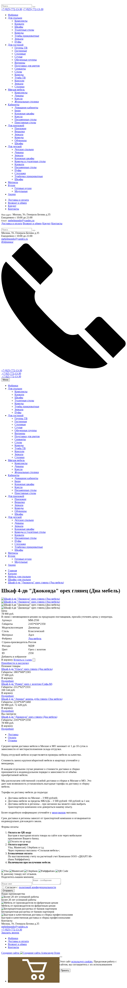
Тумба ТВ (20, 77)
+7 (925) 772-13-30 (11, 9)
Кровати (19, 23)
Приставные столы (25, 122)
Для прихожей (16, 125)
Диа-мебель (34, 638)
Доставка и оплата (18, 199)
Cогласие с (30, 887)
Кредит (12, 205)
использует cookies (81, 961)
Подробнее (7, 681)
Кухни (11, 185)
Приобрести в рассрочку (15, 663)
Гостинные (21, 50)
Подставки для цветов (27, 65)
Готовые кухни (23, 188)
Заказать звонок (10, 932)
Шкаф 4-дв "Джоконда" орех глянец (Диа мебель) (29, 716)
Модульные (21, 191)
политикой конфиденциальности (37, 887)
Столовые (20, 53)
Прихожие (20, 128)
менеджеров (59, 812)
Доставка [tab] (13, 734)
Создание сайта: (10, 952)
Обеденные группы (26, 59)
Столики (19, 86)
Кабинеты (13, 104)
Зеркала (19, 38)
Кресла (18, 98)
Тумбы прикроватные (27, 35)
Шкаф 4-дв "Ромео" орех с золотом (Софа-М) (26, 684)
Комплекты (21, 20)
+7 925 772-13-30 (11, 373)
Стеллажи (20, 173)
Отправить (8, 890)
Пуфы (18, 41)
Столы (18, 71)
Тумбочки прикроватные (29, 176)
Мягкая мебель (16, 89)
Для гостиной (15, 44)
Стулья (18, 56)
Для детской (15, 146)
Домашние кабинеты (26, 107)
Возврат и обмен (17, 202)
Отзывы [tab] (12, 740)
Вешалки (20, 131)
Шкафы (19, 26)
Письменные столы (26, 119)
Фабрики (13, 14)
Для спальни (15, 17)
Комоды (19, 32)
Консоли (19, 80)
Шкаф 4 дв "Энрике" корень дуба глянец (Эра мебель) (31, 699)
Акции (12, 194)
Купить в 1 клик (23, 659)
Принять (65, 970)
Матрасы (13, 182)
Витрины (20, 62)
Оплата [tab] (12, 737)
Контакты (13, 208)
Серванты (20, 68)
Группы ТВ (21, 47)
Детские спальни (24, 149)
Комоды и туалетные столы (30, 161)
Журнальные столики (27, 101)
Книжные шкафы (24, 113)
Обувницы (21, 140)
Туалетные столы (24, 29)
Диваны (19, 95)
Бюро (18, 110)
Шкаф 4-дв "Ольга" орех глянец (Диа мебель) (27, 669)
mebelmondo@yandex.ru (21, 220)
